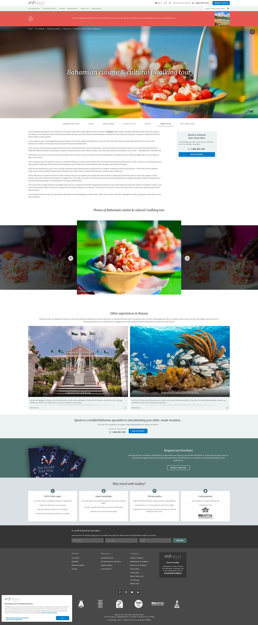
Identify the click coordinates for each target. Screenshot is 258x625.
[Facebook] (120, 592)
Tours (91, 124)
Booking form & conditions (139, 561)
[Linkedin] (138, 592)
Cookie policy (134, 573)
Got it (62, 618)
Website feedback (78, 565)
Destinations (33, 8)
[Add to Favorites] (252, 31)
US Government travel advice (111, 561)
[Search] (228, 8)
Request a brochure (178, 468)
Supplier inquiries (106, 565)
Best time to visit (187, 124)
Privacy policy (134, 569)
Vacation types (49, 8)
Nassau (110, 131)
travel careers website (173, 573)
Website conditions (136, 558)
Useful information (107, 558)
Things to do (165, 124)
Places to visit (129, 124)
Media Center (134, 584)
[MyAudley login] (170, 3)
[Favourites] (165, 3)
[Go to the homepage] (36, 3)
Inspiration (72, 8)
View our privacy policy (49, 613)
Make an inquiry (196, 154)
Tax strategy (134, 580)
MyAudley (75, 561)
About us (84, 8)
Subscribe (179, 540)
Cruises (62, 8)
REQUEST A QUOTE (221, 3)
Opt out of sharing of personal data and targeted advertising (17, 618)
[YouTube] (132, 592)
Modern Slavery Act (137, 576)
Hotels (148, 124)
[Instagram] (126, 592)
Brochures (96, 8)
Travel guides (108, 124)
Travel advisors (106, 569)
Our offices (75, 558)
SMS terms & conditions (138, 565)
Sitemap (74, 569)
